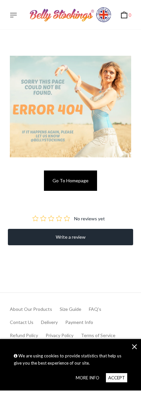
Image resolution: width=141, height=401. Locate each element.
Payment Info (79, 322)
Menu (15, 15)
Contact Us (21, 322)
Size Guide (70, 309)
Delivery (49, 322)
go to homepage (70, 180)
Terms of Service (98, 335)
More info (87, 377)
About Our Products (31, 309)
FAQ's (95, 309)
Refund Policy (24, 335)
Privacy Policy (59, 335)
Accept (116, 377)
